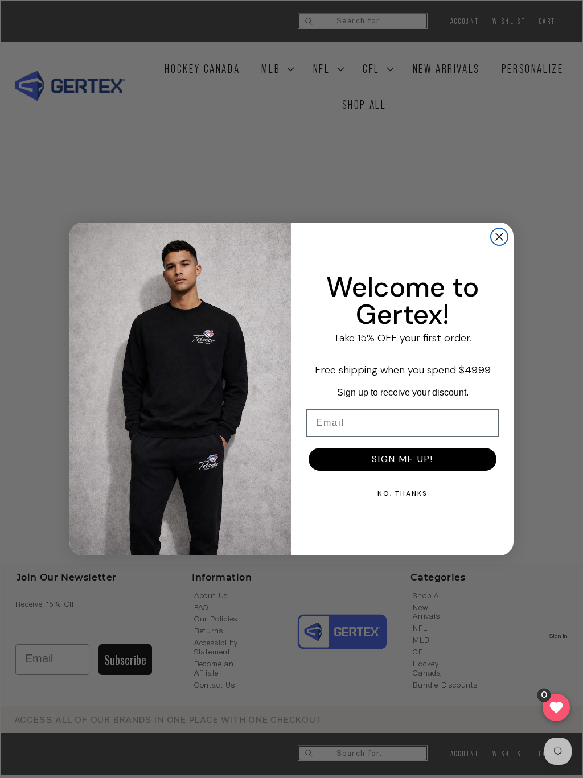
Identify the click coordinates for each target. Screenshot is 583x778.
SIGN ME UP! (402, 459)
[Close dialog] (499, 236)
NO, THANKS (402, 493)
